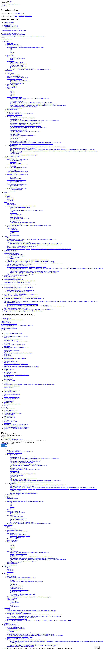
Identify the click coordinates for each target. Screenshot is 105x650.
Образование (13, 213)
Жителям (6, 405)
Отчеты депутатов (14, 74)
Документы (7, 236)
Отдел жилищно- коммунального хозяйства (21, 124)
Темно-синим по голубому (11, 25)
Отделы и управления (12, 116)
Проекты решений (11, 87)
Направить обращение (6, 39)
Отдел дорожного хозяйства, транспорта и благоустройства (25, 126)
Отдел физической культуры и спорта (20, 141)
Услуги (5, 202)
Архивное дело (14, 229)
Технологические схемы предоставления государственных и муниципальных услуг (29, 225)
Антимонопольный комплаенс (12, 398)
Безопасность (7, 423)
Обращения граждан (12, 109)
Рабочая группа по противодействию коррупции (19, 264)
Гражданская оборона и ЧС (11, 421)
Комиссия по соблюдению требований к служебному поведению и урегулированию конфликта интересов (38, 105)
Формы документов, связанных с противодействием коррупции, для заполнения (31, 102)
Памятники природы (15, 59)
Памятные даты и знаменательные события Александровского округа (25, 47)
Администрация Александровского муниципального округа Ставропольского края (22, 36)
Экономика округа (8, 414)
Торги (5, 430)
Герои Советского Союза (16, 62)
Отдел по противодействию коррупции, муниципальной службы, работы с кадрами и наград (34, 120)
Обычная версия (5, 6)
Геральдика (10, 43)
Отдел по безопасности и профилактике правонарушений (25, 123)
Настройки (3, 5)
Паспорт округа (11, 55)
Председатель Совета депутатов (15, 76)
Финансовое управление (16, 137)
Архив (11, 211)
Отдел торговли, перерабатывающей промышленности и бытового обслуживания (31, 144)
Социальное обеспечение (16, 217)
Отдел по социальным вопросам (18, 130)
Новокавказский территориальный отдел (17, 174)
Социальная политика (9, 417)
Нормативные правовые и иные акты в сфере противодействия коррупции (29, 98)
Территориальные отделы (10, 157)
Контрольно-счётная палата (11, 410)
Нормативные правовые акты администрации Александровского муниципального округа (33, 272)
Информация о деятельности (14, 79)
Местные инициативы (16, 160)
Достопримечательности (13, 56)
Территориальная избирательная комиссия (15, 425)
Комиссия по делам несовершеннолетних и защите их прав (19, 280)
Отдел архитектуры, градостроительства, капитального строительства (28, 127)
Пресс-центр (7, 195)
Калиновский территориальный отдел (17, 167)
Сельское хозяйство (15, 215)
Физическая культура (15, 220)
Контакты (6, 192)
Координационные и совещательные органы (15, 275)
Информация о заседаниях (17, 83)
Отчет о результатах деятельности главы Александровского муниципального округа (29, 69)
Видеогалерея (10, 199)
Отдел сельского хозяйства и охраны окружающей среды (25, 131)
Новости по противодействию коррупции (18, 265)
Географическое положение (14, 45)
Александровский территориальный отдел (18, 159)
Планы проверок (11, 204)
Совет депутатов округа (10, 391)
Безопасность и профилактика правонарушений (22, 222)
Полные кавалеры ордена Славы (18, 66)
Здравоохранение (14, 231)
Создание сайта (5, 443)
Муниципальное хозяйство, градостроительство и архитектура (26, 210)
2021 (11, 48)
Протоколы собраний (15, 163)
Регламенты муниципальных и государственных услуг (21, 206)
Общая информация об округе (12, 390)
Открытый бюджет (9, 402)
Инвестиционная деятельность (13, 284)
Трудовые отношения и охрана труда (19, 218)
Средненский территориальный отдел (17, 188)
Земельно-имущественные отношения (20, 207)
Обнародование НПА (12, 84)
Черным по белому (9, 22)
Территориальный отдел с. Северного (17, 184)
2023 (11, 51)
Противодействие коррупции (14, 97)
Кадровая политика (12, 145)
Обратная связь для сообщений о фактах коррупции (20, 274)
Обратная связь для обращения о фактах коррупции (23, 106)
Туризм (6, 418)
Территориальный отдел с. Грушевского (17, 164)
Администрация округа (10, 392)
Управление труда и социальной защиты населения (23, 139)
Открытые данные (8, 401)
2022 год (12, 92)
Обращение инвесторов (10, 251)
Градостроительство (9, 416)
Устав (8, 238)
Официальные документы (13, 156)
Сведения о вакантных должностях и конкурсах (22, 148)
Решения (9, 88)
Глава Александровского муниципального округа (20, 113)
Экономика (13, 221)
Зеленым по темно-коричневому (12, 28)
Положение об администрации (15, 240)
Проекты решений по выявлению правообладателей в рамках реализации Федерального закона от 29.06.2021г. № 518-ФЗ (39, 249)
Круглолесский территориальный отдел (17, 171)
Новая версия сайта (6, 34)
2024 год (12, 52)
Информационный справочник (12, 404)
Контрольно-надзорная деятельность (13, 279)
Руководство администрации (14, 115)
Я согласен (97, 648)
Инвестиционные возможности (12, 288)
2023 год (12, 94)
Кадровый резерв (14, 153)
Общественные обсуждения (14, 108)
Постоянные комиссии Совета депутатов (17, 77)
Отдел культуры (14, 138)
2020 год (12, 90)
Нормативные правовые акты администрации (19, 242)
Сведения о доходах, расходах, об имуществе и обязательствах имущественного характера (33, 104)
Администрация (8, 110)
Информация (10, 203)
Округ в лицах (10, 61)
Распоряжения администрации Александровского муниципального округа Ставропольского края (35, 244)
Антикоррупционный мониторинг (16, 256)
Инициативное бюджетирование (12, 278)
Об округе (6, 41)
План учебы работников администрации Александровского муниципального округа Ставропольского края (38, 146)
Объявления (13, 162)
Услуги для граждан (12, 228)
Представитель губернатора (11, 250)
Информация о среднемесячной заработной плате (17, 282)
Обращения (7, 623)
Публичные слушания (12, 86)
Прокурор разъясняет (9, 420)
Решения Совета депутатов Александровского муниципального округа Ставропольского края (34, 271)
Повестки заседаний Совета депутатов (20, 81)
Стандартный (18, 16)
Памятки (12, 258)
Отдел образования (15, 134)
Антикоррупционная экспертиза (18, 99)
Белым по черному (9, 24)
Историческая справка (13, 44)
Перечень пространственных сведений (17, 247)
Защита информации (9, 276)
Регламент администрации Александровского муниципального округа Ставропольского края (31, 239)
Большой (29, 16)
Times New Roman (19, 13)
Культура (12, 208)
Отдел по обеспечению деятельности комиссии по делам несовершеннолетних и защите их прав (35, 142)
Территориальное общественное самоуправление (16, 427)
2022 (11, 50)
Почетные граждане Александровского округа (22, 68)
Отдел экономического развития (18, 128)
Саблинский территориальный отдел (16, 180)
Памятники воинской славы (17, 58)
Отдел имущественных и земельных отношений (22, 135)
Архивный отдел (14, 133)
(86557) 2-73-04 (7, 436)
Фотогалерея (10, 200)
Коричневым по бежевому (11, 26)
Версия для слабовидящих (18, 34)
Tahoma (12, 13)
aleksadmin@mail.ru (9, 438)
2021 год (12, 91)
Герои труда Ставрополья (16, 65)
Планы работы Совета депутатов (18, 80)
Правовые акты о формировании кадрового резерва (23, 155)
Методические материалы (16, 101)
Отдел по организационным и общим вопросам (22, 117)
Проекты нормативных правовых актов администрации (21, 246)
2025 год (12, 54)
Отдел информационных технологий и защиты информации (26, 121)
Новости (9, 72)
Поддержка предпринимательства (13, 413)
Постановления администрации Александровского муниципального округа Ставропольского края (36, 243)
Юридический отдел (15, 119)
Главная (3, 284)
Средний (24, 16)
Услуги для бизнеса (12, 226)
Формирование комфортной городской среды (16, 424)
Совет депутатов (8, 70)
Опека (11, 233)
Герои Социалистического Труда (18, 63)
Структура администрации (14, 112)
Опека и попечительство (16, 214)
